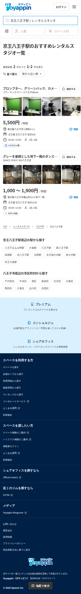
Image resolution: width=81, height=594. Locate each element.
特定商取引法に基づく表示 (16, 549)
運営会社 (7, 530)
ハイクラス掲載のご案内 (15, 439)
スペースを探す (11, 367)
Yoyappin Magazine (13, 512)
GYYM (6, 495)
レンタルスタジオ (21, 226)
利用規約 (7, 415)
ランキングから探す (13, 394)
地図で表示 (43, 586)
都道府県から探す (12, 387)
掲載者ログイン (11, 446)
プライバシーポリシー (14, 543)
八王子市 (40, 226)
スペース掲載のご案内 (14, 432)
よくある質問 (10, 408)
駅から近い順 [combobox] (30, 74)
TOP (5, 226)
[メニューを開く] (74, 7)
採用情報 (7, 537)
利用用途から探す (12, 380)
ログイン (61, 7)
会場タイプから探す (13, 374)
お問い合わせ (10, 524)
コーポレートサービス (14, 401)
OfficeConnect (10, 477)
